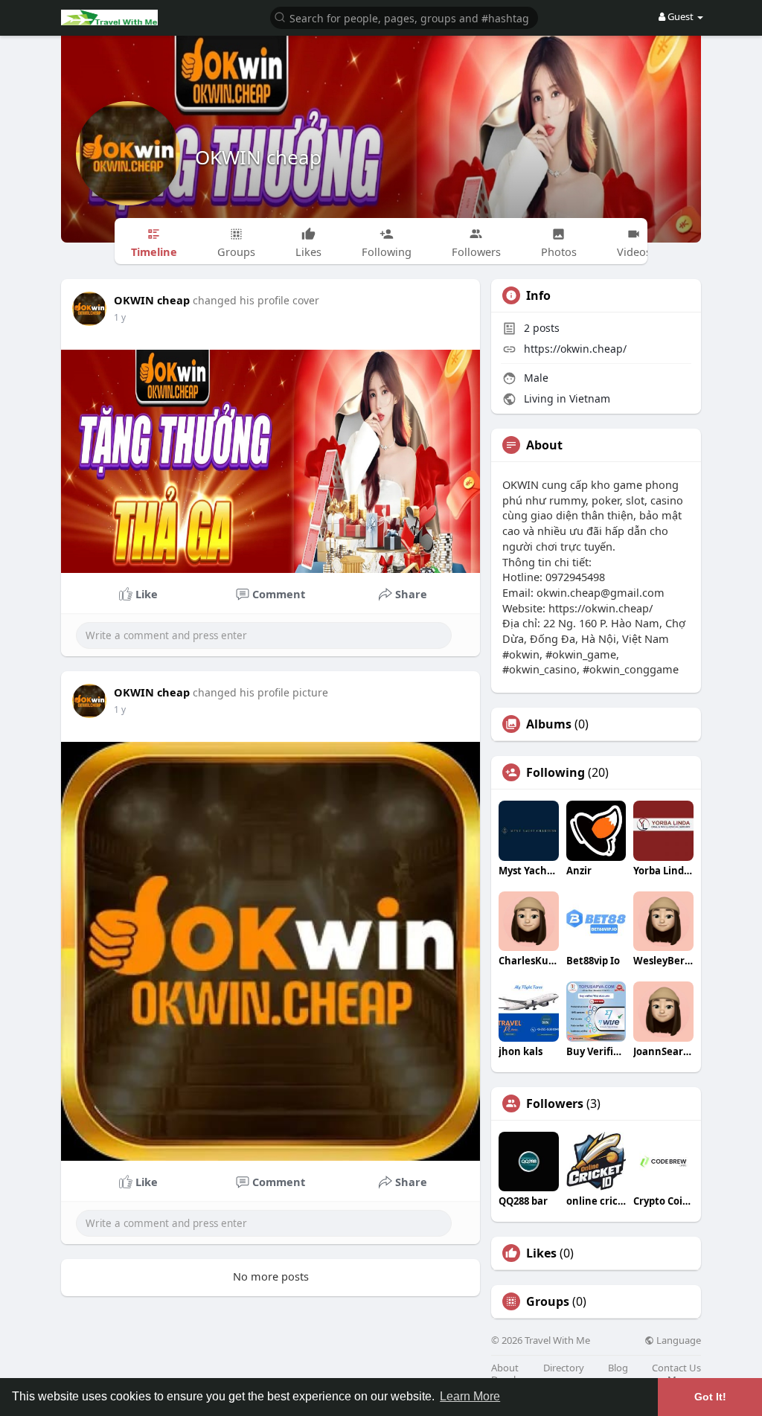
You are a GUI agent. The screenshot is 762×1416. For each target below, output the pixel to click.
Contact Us (676, 1368)
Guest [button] (680, 16)
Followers (554, 1103)
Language (677, 1340)
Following (555, 772)
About (505, 1368)
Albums (549, 724)
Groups (547, 1301)
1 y (120, 317)
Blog (618, 1368)
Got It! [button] (710, 1397)
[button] (404, 16)
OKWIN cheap (258, 157)
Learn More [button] (470, 1396)
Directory (563, 1368)
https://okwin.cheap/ (575, 349)
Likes (541, 1253)
